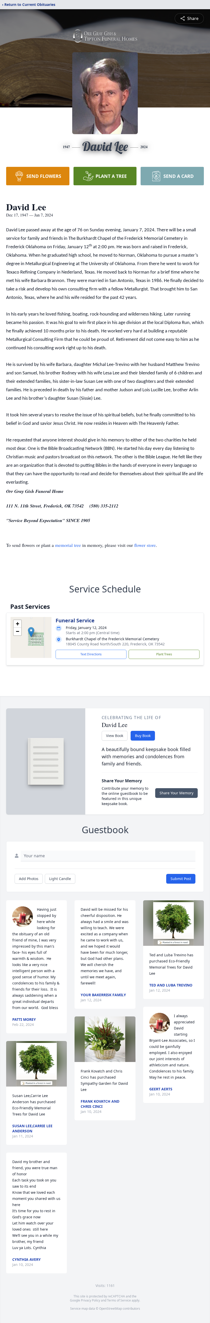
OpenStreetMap (110, 1308)
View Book (114, 735)
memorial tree (68, 545)
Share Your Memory (176, 792)
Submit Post (181, 878)
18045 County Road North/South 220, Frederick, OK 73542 (115, 644)
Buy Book (143, 735)
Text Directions (91, 654)
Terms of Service (119, 1300)
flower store (145, 545)
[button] (31, 632)
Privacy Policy (90, 1300)
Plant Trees (164, 654)
